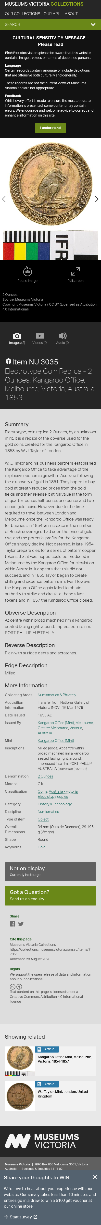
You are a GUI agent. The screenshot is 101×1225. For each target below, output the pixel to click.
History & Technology (55, 804)
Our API (51, 14)
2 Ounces (45, 776)
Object (43, 819)
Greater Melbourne (53, 728)
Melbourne (84, 723)
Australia (45, 733)
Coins (42, 791)
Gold (42, 847)
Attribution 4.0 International (61, 997)
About (71, 14)
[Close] (95, 1178)
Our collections (22, 14)
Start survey (21, 1217)
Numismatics (48, 812)
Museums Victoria (44, 4)
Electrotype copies (53, 797)
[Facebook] (13, 925)
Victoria (76, 728)
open (38, 974)
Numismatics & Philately (57, 695)
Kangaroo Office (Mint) (56, 723)
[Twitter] (21, 925)
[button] (50, 24)
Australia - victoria (63, 791)
